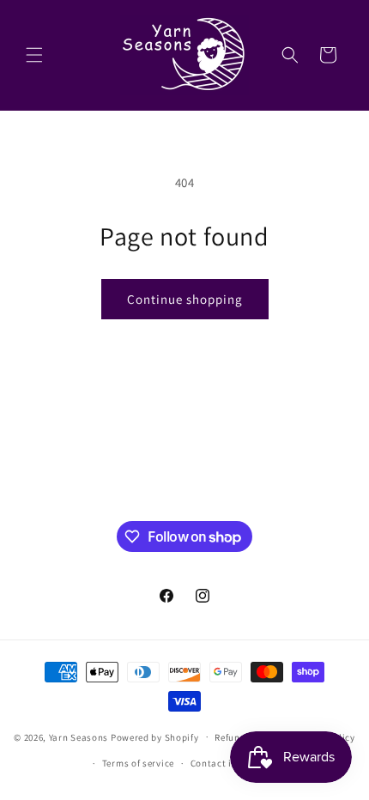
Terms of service (138, 763)
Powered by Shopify (155, 736)
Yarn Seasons (78, 736)
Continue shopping (185, 299)
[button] (34, 55)
